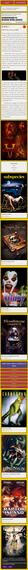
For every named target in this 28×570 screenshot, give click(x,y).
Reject (10, 566)
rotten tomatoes (14, 376)
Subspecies (12, 29)
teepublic (14, 383)
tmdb (14, 169)
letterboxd (14, 167)
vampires (24, 22)
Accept (5, 566)
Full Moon (18, 22)
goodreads (14, 386)
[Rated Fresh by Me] (24, 26)
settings (13, 564)
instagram (14, 380)
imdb (14, 165)
